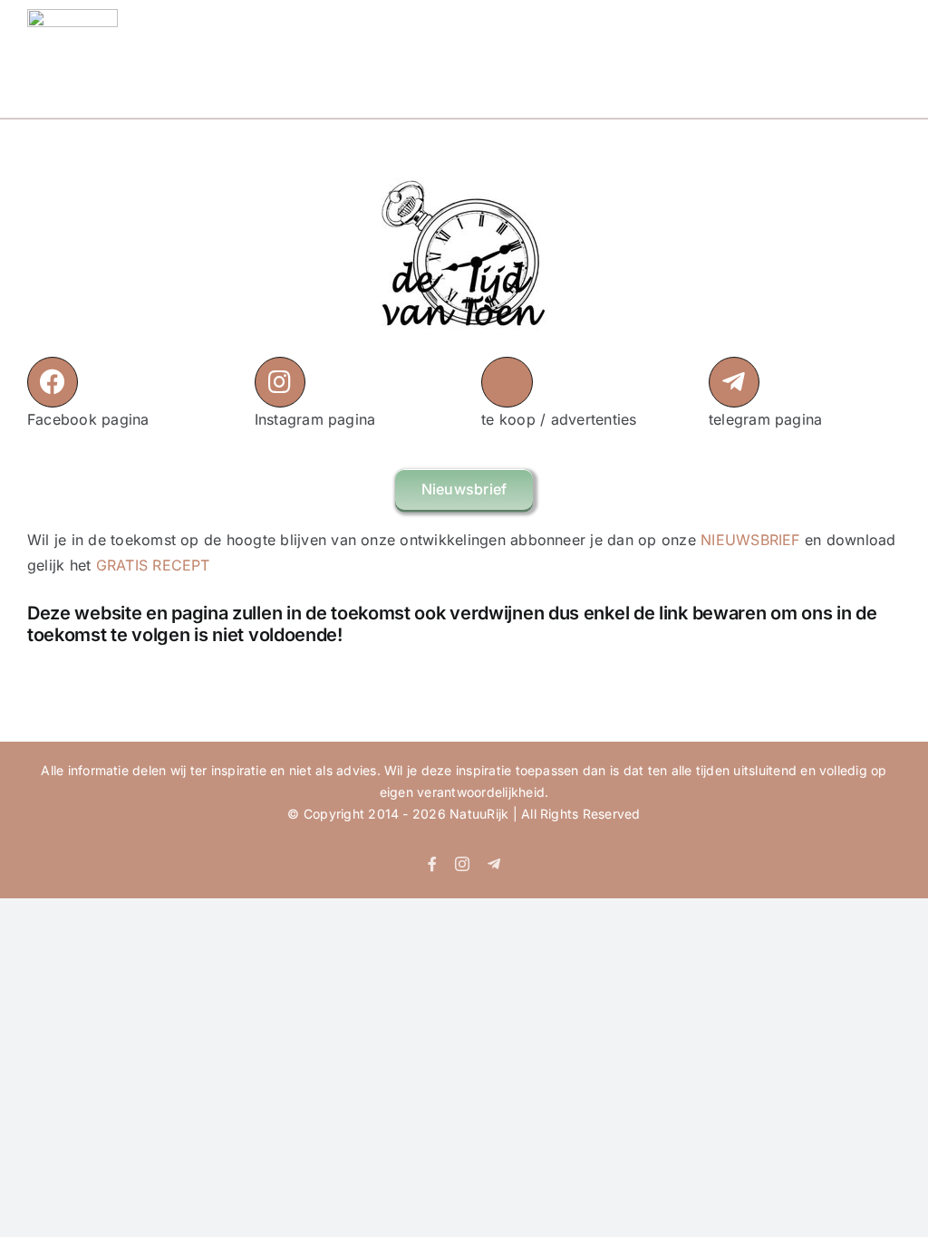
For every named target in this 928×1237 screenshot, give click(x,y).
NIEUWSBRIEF (750, 540)
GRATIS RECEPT (153, 565)
